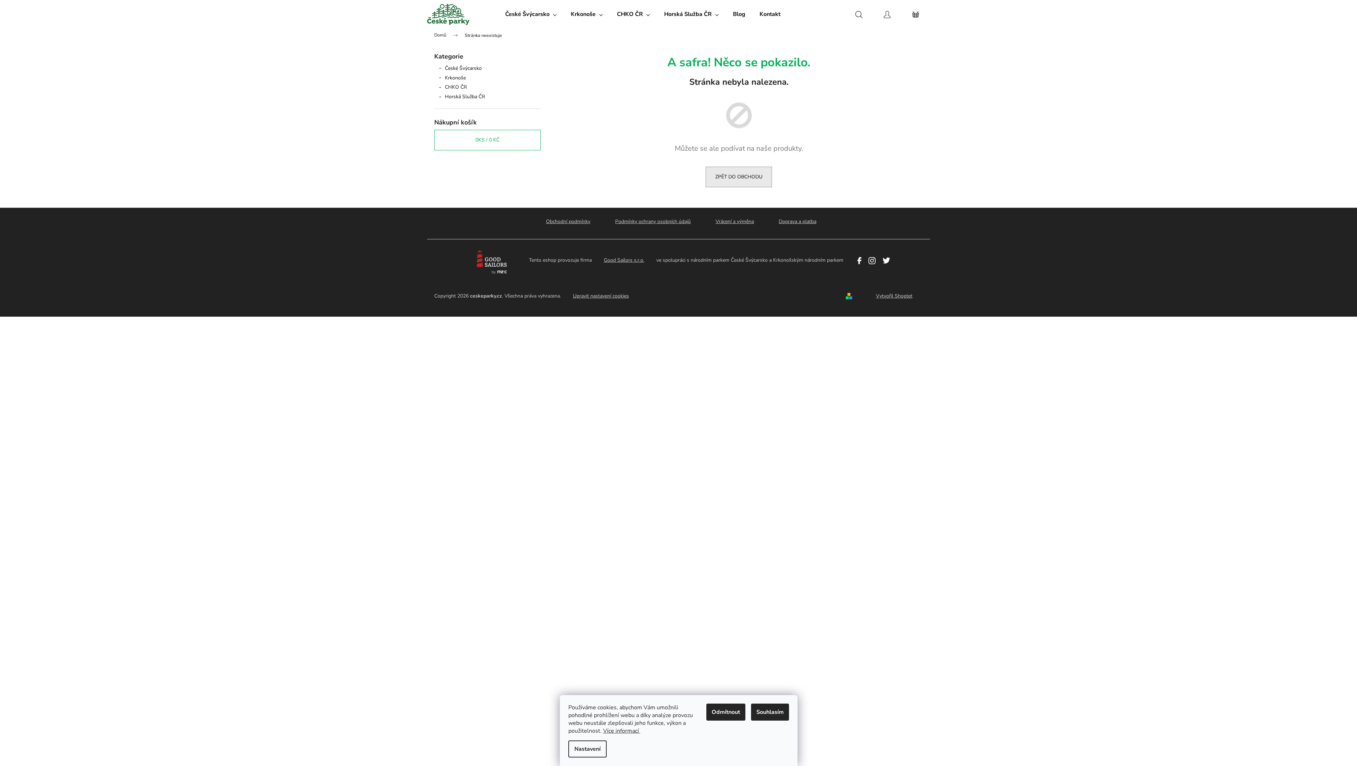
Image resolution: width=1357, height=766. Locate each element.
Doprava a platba (797, 221)
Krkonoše (455, 77)
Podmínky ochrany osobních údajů (653, 221)
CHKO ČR (456, 87)
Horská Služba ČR (465, 96)
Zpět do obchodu (738, 176)
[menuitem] (531, 14)
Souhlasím (770, 712)
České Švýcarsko (463, 68)
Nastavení (587, 749)
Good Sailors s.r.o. (624, 260)
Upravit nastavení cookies (601, 296)
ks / (487, 140)
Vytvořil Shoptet (894, 296)
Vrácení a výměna (735, 221)
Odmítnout (726, 712)
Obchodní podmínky (568, 221)
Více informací (621, 731)
